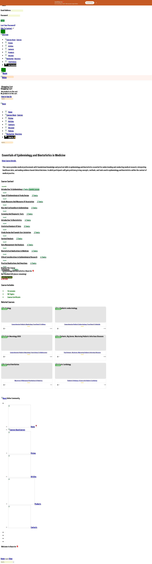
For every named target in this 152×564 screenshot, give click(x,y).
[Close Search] (2, 147)
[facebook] (6, 532)
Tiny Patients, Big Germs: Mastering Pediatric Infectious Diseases (82, 352)
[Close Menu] (2, 106)
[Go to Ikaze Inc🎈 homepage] (4, 73)
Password (4, 15)
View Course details (9, 160)
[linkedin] (6, 535)
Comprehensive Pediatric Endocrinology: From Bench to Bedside (82, 324)
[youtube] (6, 541)
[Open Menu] (2, 74)
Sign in (3, 96)
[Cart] (2, 83)
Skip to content (6, 28)
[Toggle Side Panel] (3, 31)
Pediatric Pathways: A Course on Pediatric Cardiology (82, 380)
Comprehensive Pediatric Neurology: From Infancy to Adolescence (28, 352)
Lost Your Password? (8, 25)
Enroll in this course (7, 277)
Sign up (9, 96)
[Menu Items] (6, 403)
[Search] (2, 80)
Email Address (6, 10)
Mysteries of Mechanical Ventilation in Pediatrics (28, 380)
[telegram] (6, 538)
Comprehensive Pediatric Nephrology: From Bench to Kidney (28, 324)
